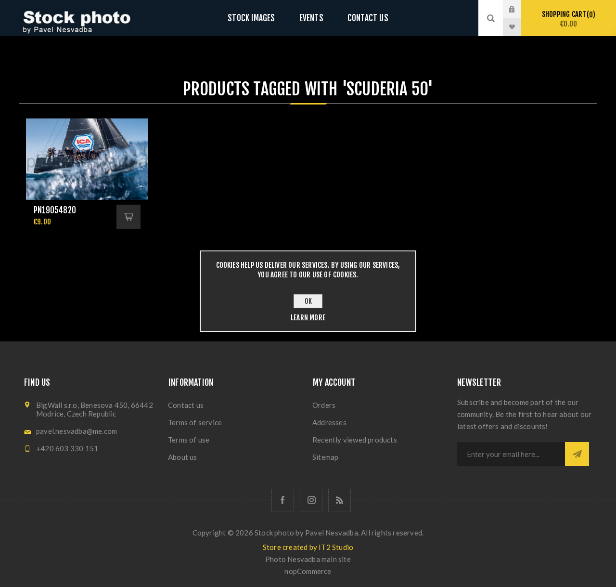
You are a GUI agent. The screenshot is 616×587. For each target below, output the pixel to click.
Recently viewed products (354, 439)
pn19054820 (55, 210)
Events (311, 18)
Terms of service (195, 422)
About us (182, 457)
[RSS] (339, 500)
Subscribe (577, 454)
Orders (323, 405)
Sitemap (325, 457)
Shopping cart (567, 19)
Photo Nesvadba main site (308, 559)
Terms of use (188, 439)
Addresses (329, 422)
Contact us (367, 18)
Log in (519, 9)
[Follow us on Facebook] (282, 500)
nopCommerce (307, 571)
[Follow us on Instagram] (311, 500)
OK (308, 301)
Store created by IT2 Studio (308, 547)
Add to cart (128, 216)
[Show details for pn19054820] (87, 159)
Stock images (251, 18)
